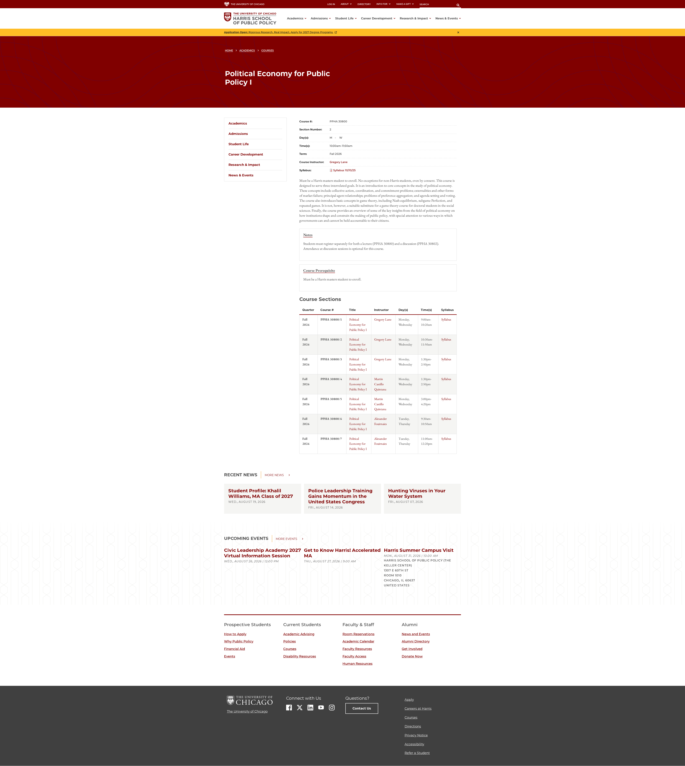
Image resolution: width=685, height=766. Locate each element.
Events (229, 656)
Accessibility (414, 744)
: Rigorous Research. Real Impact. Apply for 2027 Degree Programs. (278, 32)
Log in (331, 4)
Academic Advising (298, 634)
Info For (381, 4)
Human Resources (357, 664)
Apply (409, 700)
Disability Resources (299, 656)
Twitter (300, 707)
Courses (267, 50)
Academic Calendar (358, 641)
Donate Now (412, 656)
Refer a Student (417, 753)
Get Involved (412, 649)
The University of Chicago (247, 711)
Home (229, 50)
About (345, 4)
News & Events (241, 175)
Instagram (332, 707)
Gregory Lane (338, 162)
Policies (289, 641)
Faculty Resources (357, 649)
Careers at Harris (418, 709)
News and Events (416, 634)
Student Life (239, 144)
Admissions (238, 134)
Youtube (321, 707)
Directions (413, 726)
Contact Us (361, 708)
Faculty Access (354, 656)
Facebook (289, 707)
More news (274, 475)
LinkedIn (310, 707)
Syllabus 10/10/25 (344, 170)
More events (286, 539)
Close (458, 32)
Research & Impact (244, 165)
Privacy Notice (416, 735)
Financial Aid (234, 649)
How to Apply (235, 634)
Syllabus (446, 319)
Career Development (246, 154)
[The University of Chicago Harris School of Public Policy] (251, 18)
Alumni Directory (416, 641)
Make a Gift (403, 4)
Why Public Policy (238, 641)
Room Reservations (358, 634)
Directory (364, 4)
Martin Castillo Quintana (380, 384)
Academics (247, 50)
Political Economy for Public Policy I (358, 324)
